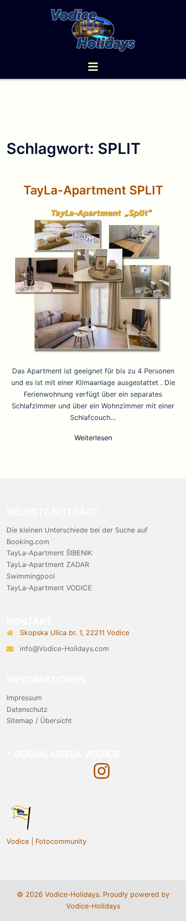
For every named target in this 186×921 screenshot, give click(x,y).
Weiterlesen (93, 437)
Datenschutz (27, 709)
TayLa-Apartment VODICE (49, 587)
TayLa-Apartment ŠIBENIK (49, 552)
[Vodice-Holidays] (93, 29)
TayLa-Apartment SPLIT (93, 190)
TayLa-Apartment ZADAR (47, 564)
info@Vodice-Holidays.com (64, 648)
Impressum (24, 697)
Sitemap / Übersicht (39, 720)
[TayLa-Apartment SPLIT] (93, 280)
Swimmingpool (30, 576)
